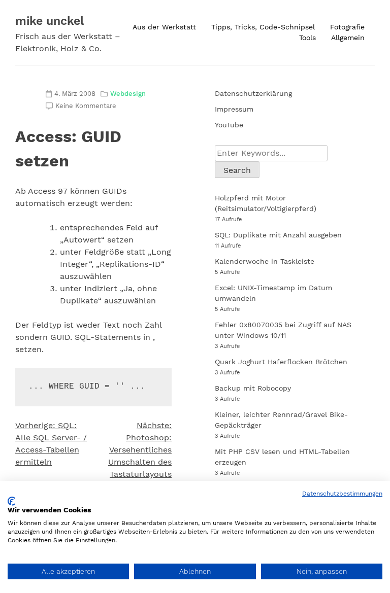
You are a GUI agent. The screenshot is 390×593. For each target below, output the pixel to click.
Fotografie (347, 27)
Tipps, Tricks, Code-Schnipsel (263, 27)
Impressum (234, 109)
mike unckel (49, 21)
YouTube (229, 125)
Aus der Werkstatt (164, 27)
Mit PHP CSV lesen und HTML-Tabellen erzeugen (282, 456)
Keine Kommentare (85, 106)
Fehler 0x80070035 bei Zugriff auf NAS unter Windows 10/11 (283, 330)
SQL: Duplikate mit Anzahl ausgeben (278, 235)
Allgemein (348, 37)
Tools (307, 37)
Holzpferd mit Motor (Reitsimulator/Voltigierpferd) (265, 203)
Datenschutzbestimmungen (342, 493)
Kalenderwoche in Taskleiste (264, 261)
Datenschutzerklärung (253, 93)
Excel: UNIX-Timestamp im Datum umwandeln (273, 293)
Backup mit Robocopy (253, 388)
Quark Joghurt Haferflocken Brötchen (281, 362)
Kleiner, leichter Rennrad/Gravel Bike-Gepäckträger (281, 419)
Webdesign (128, 93)
